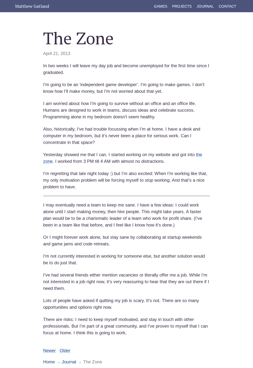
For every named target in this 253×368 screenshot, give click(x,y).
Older (65, 350)
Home (49, 361)
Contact (227, 6)
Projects (182, 6)
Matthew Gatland (32, 6)
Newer (49, 350)
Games (160, 6)
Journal (205, 6)
